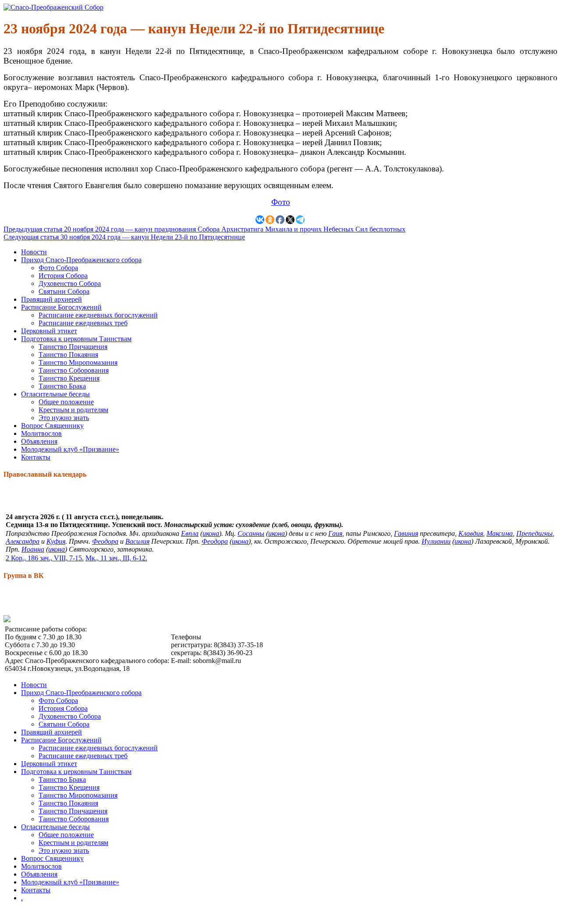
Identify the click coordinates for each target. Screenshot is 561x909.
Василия (137, 541)
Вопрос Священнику (52, 425)
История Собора (63, 275)
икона (210, 533)
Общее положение (66, 402)
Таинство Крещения (69, 378)
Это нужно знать (64, 417)
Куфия (55, 541)
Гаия (335, 533)
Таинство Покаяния (68, 354)
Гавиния (406, 533)
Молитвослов (41, 433)
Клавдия (470, 533)
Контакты (35, 457)
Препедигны (534, 533)
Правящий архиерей (51, 299)
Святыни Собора (64, 291)
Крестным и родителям (73, 410)
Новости (34, 252)
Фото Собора (58, 267)
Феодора (105, 541)
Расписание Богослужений (61, 307)
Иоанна (32, 549)
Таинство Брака (62, 386)
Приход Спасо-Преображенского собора (81, 260)
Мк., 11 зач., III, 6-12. (116, 558)
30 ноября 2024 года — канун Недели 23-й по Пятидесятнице (124, 237)
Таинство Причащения (73, 346)
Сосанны (251, 533)
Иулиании (436, 541)
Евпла (190, 533)
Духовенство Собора (70, 283)
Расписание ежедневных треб (83, 323)
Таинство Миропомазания (78, 362)
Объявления (39, 441)
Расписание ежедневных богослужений (98, 315)
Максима (499, 533)
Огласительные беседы (55, 394)
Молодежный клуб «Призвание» (70, 449)
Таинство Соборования (74, 370)
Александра (22, 541)
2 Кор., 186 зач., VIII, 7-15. (45, 558)
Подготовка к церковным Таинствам (76, 338)
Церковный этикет (49, 331)
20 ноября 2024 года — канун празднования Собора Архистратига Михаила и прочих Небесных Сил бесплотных (204, 229)
